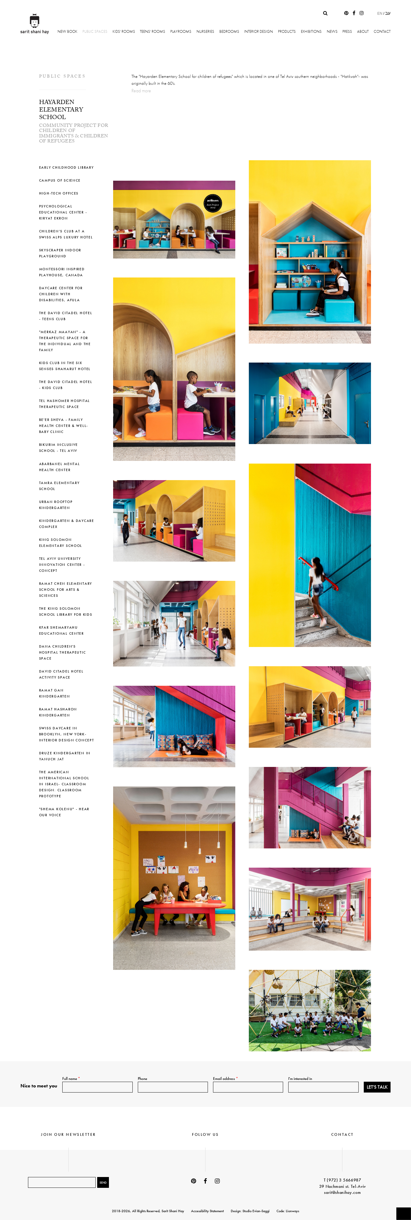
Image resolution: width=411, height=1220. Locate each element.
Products (287, 31)
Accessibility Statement (207, 1211)
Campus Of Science (60, 180)
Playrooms (180, 31)
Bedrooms (229, 31)
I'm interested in (300, 1078)
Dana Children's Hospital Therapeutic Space (62, 652)
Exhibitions (311, 31)
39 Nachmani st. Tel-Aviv (342, 1186)
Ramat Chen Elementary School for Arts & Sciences (65, 589)
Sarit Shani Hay (34, 24)
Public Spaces (94, 31)
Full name (71, 1078)
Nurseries (205, 31)
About (363, 31)
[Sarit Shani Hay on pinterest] (346, 13)
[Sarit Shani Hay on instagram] (362, 13)
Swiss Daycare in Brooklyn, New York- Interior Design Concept (66, 734)
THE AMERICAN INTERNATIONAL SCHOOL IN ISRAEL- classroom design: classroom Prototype (64, 784)
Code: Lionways (288, 1211)
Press (347, 31)
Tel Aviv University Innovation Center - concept (62, 564)
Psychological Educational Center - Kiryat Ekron (63, 212)
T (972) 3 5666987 (342, 1180)
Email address (225, 1078)
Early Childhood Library (66, 167)
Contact (382, 31)
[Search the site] (325, 13)
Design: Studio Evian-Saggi (250, 1211)
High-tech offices (59, 193)
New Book (67, 31)
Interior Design (258, 31)
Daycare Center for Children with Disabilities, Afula (61, 294)
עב (388, 13)
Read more (141, 90)
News (332, 31)
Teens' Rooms (152, 31)
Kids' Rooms (124, 31)
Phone (142, 1078)
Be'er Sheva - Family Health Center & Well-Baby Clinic (63, 426)
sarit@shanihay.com (342, 1192)
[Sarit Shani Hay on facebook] (354, 13)
